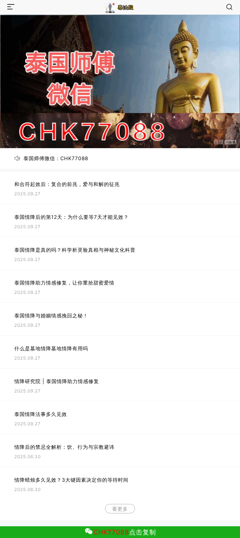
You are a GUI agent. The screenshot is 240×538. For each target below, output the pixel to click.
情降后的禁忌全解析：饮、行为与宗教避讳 (64, 447)
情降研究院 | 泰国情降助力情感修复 (56, 381)
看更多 (120, 509)
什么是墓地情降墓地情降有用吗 (51, 348)
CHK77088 (111, 532)
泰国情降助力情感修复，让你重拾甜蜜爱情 (64, 283)
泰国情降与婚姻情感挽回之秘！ (51, 316)
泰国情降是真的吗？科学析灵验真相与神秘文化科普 (75, 250)
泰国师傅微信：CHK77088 (55, 158)
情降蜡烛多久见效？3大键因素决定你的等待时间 (71, 480)
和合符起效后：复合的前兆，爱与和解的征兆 (67, 184)
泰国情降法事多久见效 (40, 414)
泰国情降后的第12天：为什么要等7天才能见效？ (71, 217)
